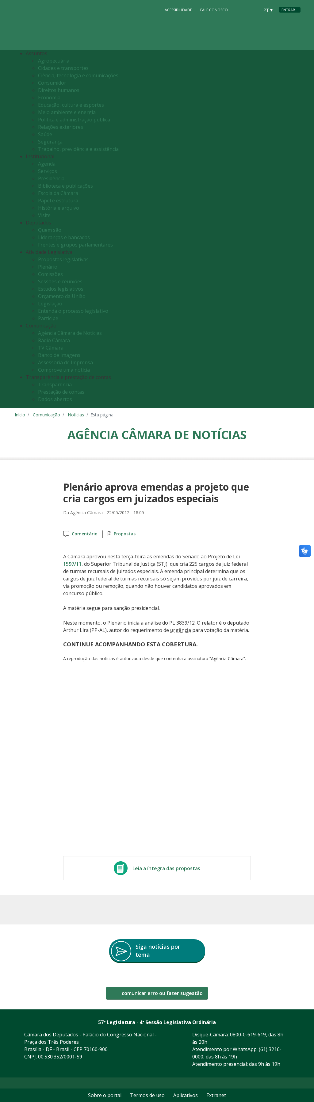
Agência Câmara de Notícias (70, 333)
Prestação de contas (61, 391)
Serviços (47, 171)
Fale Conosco (214, 10)
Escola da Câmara (58, 193)
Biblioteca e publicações (65, 185)
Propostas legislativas (63, 259)
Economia (49, 97)
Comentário (85, 534)
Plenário (47, 266)
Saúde (45, 134)
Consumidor (52, 82)
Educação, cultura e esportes (71, 104)
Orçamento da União (62, 296)
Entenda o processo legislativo (73, 311)
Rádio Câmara (54, 340)
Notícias (76, 415)
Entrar (288, 10)
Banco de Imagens (59, 355)
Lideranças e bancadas (64, 237)
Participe (48, 318)
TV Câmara (50, 347)
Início (20, 415)
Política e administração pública (74, 119)
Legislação (50, 303)
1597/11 (72, 564)
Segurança (50, 141)
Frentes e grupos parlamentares (75, 244)
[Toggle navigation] (294, 228)
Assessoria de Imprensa (65, 362)
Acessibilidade (178, 10)
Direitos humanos (58, 90)
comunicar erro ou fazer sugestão (162, 993)
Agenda (47, 163)
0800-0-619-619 (248, 1034)
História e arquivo (58, 208)
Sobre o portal (104, 1095)
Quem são (49, 230)
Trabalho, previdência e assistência (78, 149)
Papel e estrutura (58, 200)
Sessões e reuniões (60, 281)
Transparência (55, 384)
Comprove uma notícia (64, 369)
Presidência (51, 178)
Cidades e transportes (63, 68)
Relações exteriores (60, 127)
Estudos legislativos (60, 288)
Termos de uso (147, 1095)
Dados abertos (55, 399)
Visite (44, 215)
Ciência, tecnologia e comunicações (78, 75)
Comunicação (46, 415)
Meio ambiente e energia (67, 112)
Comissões (50, 274)
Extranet (216, 1095)
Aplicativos (185, 1095)
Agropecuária (53, 60)
